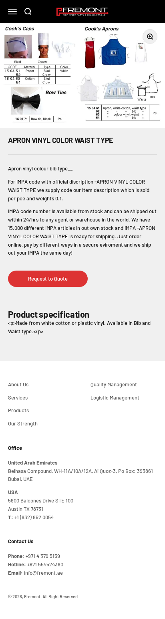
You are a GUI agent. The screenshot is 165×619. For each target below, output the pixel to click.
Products (18, 410)
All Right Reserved (60, 596)
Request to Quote (48, 278)
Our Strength (23, 423)
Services (18, 397)
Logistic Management (115, 397)
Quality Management (114, 384)
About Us (18, 384)
